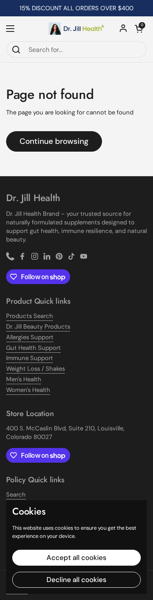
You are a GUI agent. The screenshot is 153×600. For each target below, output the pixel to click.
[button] (139, 28)
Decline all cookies (76, 579)
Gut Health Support (33, 348)
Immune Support (29, 358)
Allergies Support (29, 337)
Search (16, 494)
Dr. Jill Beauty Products (38, 326)
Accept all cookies (76, 557)
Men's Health (23, 379)
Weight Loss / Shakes (35, 369)
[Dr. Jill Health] (76, 28)
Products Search (29, 316)
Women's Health (28, 390)
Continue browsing (54, 141)
